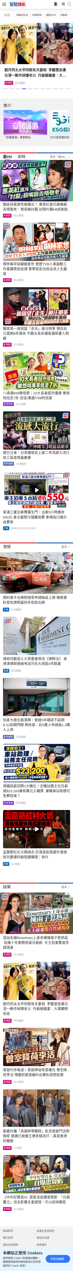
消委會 (63, 15)
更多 (64, 546)
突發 (6, 864)
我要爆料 (42, 1244)
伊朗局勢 (37, 15)
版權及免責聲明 (45, 1230)
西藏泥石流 (22, 15)
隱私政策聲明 (10, 1244)
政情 (6, 671)
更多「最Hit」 (58, 156)
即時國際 (8, 464)
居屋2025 (51, 15)
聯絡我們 (8, 1230)
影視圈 (8, 83)
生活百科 (8, 404)
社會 (6, 528)
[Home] (17, 4)
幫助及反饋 (43, 1237)
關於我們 (8, 1237)
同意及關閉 (57, 1258)
